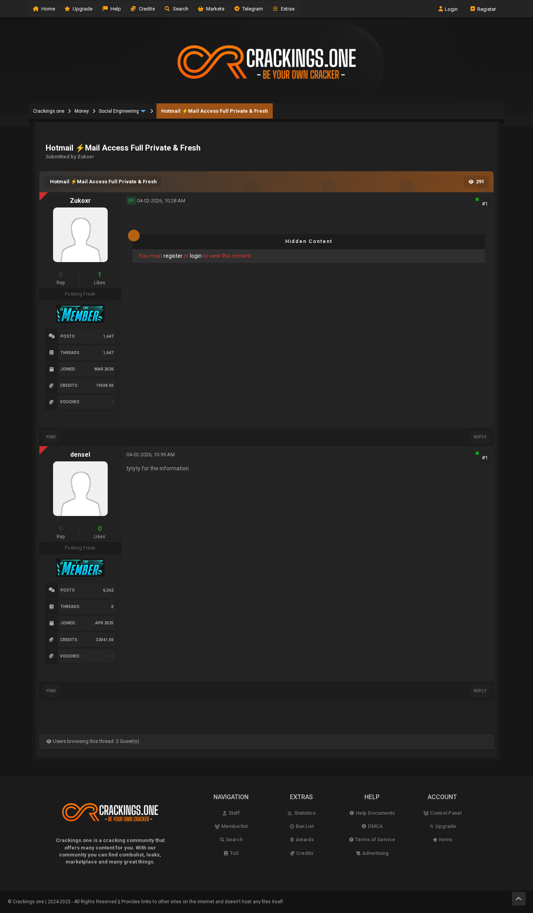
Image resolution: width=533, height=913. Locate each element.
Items (445, 839)
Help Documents (375, 813)
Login (451, 9)
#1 (485, 204)
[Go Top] (519, 899)
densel (80, 454)
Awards (304, 839)
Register (486, 9)
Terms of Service (374, 839)
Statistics (304, 813)
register (173, 256)
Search (179, 9)
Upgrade (445, 826)
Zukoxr (80, 200)
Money (82, 111)
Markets (214, 9)
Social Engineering (119, 111)
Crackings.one (48, 111)
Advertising (375, 853)
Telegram (251, 9)
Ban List (304, 826)
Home (47, 9)
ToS (234, 853)
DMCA (375, 826)
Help (114, 9)
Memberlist (234, 826)
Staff (233, 813)
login (196, 256)
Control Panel (445, 813)
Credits (146, 9)
